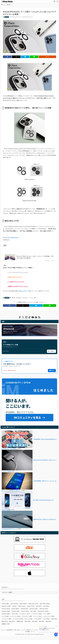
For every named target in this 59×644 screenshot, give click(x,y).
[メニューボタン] (57, 1)
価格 (4, 621)
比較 (27, 621)
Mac (33, 611)
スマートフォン (48, 616)
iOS (38, 606)
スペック (38, 616)
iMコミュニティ (23, 291)
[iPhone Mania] (7, 1)
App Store (6, 606)
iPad (46, 606)
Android (14, 603)
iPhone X (25, 611)
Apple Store (33, 603)
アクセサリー (25, 297)
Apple (23, 603)
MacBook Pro (43, 611)
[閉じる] (56, 626)
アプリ (46, 613)
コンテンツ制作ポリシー (27, 629)
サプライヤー (27, 616)
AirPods (5, 603)
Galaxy (21, 606)
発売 (35, 297)
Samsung (6, 613)
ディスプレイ (18, 618)
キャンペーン (15, 616)
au (14, 606)
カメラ (5, 616)
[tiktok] (29, 317)
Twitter (15, 613)
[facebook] (19, 317)
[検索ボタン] (54, 1)
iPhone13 (19, 297)
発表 (48, 621)
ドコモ (37, 618)
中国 (54, 618)
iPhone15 (15, 611)
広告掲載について (29, 631)
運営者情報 (9, 629)
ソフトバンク (6, 618)
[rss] (39, 317)
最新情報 (6, 16)
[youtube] (32, 317)
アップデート (36, 613)
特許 (34, 621)
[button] (7, 56)
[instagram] (26, 317)
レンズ (31, 297)
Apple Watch (45, 603)
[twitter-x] (23, 317)
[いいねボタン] (5, 245)
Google (30, 606)
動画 (12, 621)
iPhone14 (6, 611)
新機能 (20, 621)
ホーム (3, 629)
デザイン (28, 618)
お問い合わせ (17, 629)
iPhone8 (24, 608)
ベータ (46, 618)
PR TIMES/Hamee (13, 237)
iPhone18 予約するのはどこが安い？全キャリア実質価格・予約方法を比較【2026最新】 (34, 257)
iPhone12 (34, 608)
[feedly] (36, 317)
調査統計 (6, 624)
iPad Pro (6, 608)
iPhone (13, 297)
